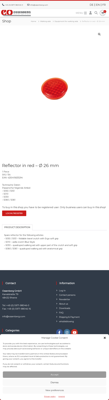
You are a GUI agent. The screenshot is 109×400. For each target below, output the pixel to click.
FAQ (61, 312)
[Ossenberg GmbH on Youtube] (74, 332)
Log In (62, 290)
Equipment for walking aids (66, 21)
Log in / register (14, 213)
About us (63, 304)
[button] (104, 337)
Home (33, 21)
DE (92, 4)
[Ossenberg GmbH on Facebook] (59, 332)
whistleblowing (66, 321)
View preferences (54, 390)
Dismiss (54, 382)
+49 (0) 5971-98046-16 (19, 308)
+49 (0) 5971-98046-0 (14, 5)
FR (104, 4)
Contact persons (67, 295)
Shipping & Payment (69, 317)
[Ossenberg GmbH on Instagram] (67, 332)
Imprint (61, 396)
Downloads (64, 308)
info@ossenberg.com (39, 5)
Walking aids (45, 21)
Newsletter (64, 299)
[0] (102, 13)
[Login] (90, 13)
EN (98, 4)
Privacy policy (50, 396)
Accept (54, 374)
